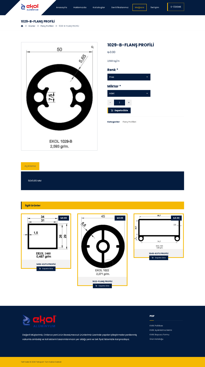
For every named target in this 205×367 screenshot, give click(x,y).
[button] (92, 47)
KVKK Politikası (156, 325)
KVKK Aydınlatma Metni (161, 330)
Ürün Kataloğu (156, 339)
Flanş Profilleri (129, 121)
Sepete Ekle (121, 110)
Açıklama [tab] (30, 166)
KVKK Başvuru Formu (159, 334)
